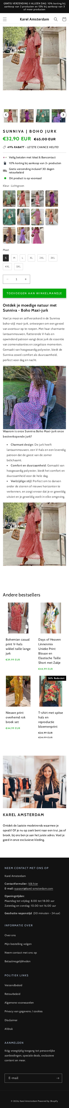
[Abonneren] (57, 1078)
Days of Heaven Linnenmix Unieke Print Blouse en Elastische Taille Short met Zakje (49, 651)
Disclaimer (11, 1020)
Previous (6, 115)
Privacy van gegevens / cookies (24, 1011)
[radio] (9, 198)
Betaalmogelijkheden (17, 961)
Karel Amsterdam (28, 1101)
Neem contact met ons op (21, 952)
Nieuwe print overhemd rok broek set (15, 717)
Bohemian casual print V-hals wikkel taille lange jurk (18, 646)
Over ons (10, 935)
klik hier (33, 883)
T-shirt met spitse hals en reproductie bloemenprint (50, 719)
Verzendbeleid (13, 985)
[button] (5, 19)
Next (63, 115)
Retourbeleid (12, 994)
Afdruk (9, 1029)
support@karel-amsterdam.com (33, 888)
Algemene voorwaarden (19, 1002)
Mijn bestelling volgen (18, 944)
